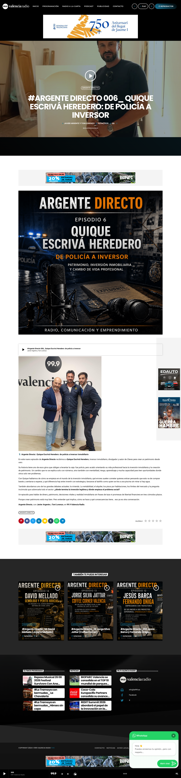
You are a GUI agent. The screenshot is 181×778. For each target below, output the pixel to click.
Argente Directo (90, 88)
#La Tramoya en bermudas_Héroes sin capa (48, 705)
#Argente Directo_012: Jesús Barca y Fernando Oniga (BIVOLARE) (138, 632)
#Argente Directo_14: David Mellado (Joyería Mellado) (38, 630)
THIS (53, 748)
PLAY (143, 6)
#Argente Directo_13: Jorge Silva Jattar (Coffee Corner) (90, 630)
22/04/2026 (102, 123)
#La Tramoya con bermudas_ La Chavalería (45, 693)
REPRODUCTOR (165, 6)
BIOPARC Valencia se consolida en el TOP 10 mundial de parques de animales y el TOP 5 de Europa (95, 683)
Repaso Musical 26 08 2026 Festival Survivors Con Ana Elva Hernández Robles (48, 683)
